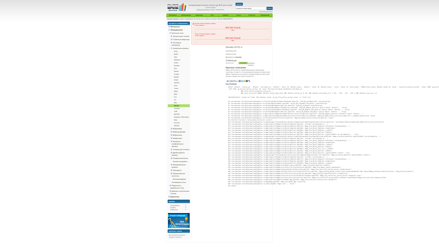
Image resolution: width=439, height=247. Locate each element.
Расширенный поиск (266, 11)
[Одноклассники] (244, 80)
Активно (173, 207)
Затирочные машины (211, 19)
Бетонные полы (198, 19)
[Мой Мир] (247, 80)
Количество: (230, 63)
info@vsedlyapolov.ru (203, 10)
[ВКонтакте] (239, 80)
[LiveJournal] (249, 80)
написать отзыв (231, 54)
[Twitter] (242, 80)
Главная (181, 19)
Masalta (220, 19)
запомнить (251, 63)
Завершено (174, 209)
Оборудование (189, 19)
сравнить (251, 65)
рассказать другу (231, 51)
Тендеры (172, 201)
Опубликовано (175, 205)
